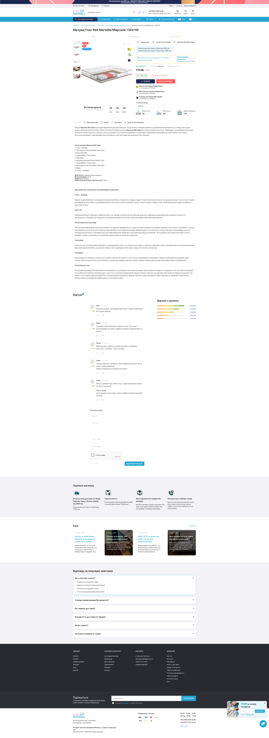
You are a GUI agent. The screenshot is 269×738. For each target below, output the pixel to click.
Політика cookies (172, 679)
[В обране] (129, 44)
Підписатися (188, 698)
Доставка (118, 122)
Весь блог (192, 526)
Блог (168, 681)
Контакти (170, 659)
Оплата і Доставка (173, 664)
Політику (126, 703)
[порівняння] (124, 44)
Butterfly (75, 670)
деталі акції (250, 714)
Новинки (196, 19)
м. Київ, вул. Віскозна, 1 (143, 656)
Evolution (76, 656)
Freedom (75, 659)
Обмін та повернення (173, 670)
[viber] (139, 12)
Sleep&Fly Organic (78, 662)
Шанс (74, 667)
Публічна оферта (172, 676)
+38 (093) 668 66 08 (141, 664)
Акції (184, 19)
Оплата (106, 122)
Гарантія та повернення (135, 122)
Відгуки (106, 6)
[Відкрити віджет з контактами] (263, 723)
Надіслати (260, 711)
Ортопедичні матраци (85, 19)
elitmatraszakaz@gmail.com (144, 659)
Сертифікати (171, 662)
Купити (147, 81)
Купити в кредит (165, 81)
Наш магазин (79, 6)
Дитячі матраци (122, 19)
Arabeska (76, 664)
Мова (171, 6)
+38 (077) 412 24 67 (141, 662)
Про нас (169, 656)
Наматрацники (109, 664)
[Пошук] (134, 12)
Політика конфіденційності (175, 673)
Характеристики (134, 36)
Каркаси (107, 670)
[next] (78, 42)
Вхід (180, 6)
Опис (93, 36)
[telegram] (143, 12)
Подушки (107, 667)
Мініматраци (106, 19)
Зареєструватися (190, 6)
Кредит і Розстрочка (173, 667)
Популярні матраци (168, 19)
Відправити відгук (134, 464)
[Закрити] (265, 703)
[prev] (75, 42)
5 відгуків (193, 306)
